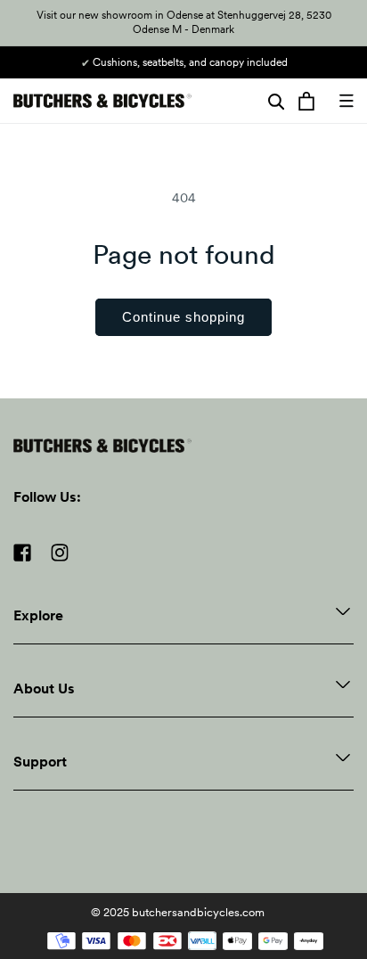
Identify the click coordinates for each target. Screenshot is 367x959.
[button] (276, 101)
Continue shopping (183, 316)
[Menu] (346, 101)
